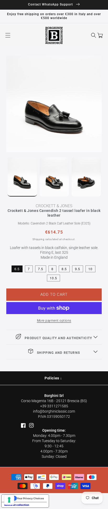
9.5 (77, 269)
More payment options (54, 320)
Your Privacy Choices (30, 498)
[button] (7, 35)
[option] (54, 103)
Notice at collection (16, 504)
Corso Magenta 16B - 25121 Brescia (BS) (54, 401)
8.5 (64, 269)
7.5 (40, 269)
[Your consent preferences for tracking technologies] (9, 500)
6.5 (17, 269)
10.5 (53, 278)
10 (90, 269)
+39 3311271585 (54, 406)
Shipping (39, 239)
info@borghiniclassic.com (54, 411)
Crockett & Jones (54, 206)
